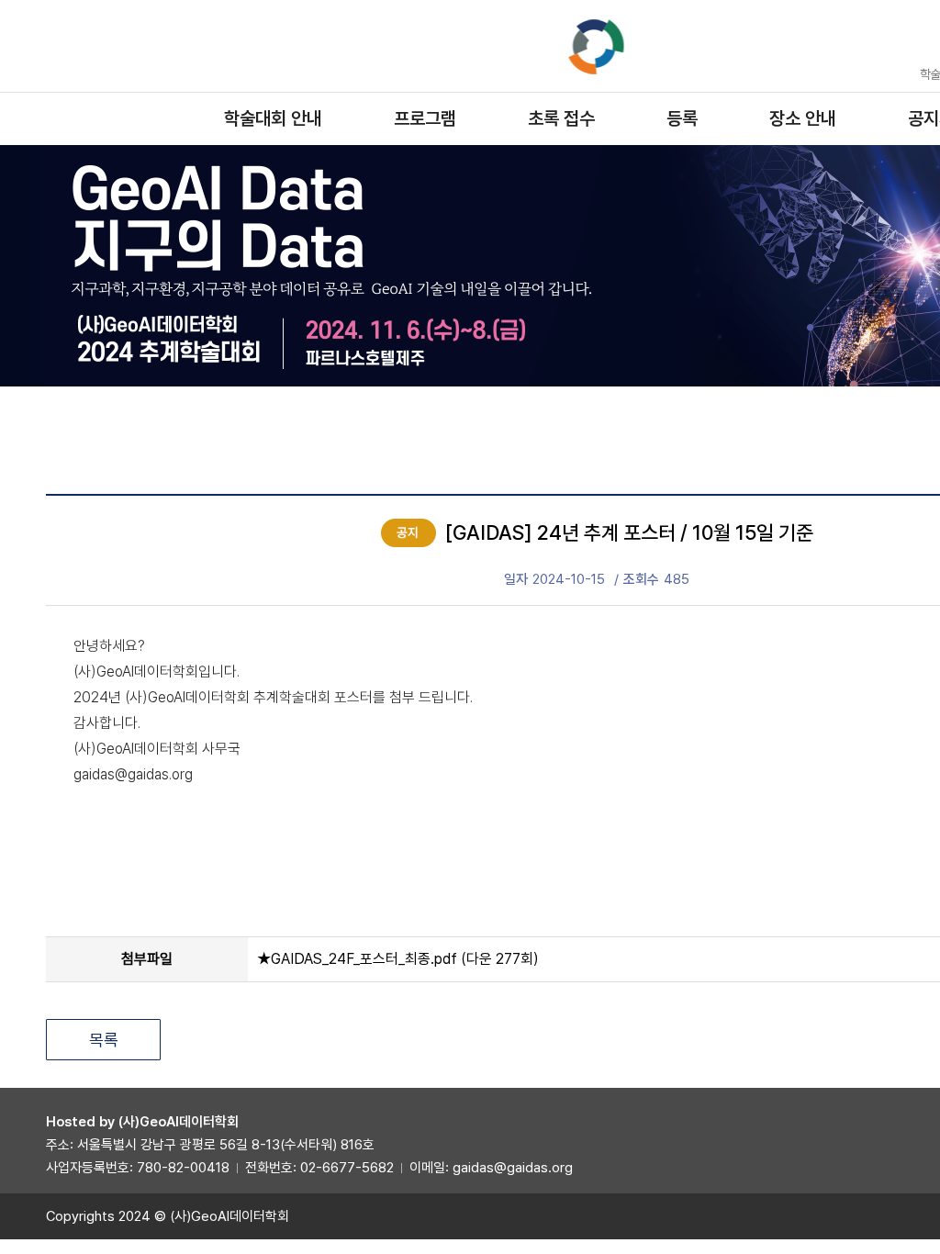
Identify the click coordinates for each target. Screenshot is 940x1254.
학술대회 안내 (273, 118)
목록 (103, 1039)
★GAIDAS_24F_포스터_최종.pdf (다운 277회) (398, 959)
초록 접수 (561, 118)
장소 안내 (802, 118)
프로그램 (425, 118)
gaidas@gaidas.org (513, 1167)
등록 (682, 118)
